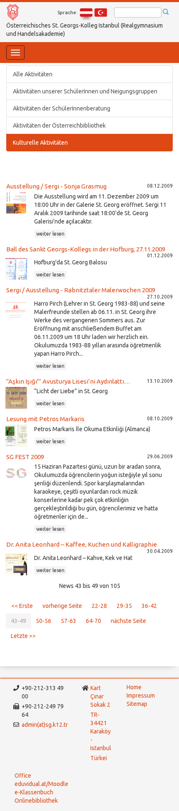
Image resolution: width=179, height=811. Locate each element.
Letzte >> (23, 636)
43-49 (18, 621)
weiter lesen (50, 233)
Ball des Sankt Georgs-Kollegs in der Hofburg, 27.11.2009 (85, 249)
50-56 (43, 621)
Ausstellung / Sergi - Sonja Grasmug (56, 186)
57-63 (68, 621)
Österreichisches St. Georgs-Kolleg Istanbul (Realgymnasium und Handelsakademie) (84, 29)
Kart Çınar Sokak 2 (100, 696)
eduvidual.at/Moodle (41, 784)
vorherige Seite (62, 606)
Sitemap (137, 704)
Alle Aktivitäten (32, 74)
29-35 (124, 606)
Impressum (141, 695)
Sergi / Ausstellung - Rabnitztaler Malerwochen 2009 (80, 290)
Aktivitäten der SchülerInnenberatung (61, 108)
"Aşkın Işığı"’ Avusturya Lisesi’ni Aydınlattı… (68, 381)
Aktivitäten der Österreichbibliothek (59, 125)
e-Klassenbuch (34, 792)
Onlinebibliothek (36, 800)
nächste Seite (128, 621)
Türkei (99, 758)
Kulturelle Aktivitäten (40, 142)
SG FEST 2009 (25, 456)
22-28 (99, 606)
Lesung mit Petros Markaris (45, 418)
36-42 (149, 606)
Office (23, 775)
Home (134, 687)
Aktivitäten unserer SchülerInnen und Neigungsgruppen (85, 91)
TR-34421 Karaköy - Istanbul (100, 731)
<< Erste (22, 606)
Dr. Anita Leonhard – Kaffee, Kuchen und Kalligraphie (81, 544)
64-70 (93, 621)
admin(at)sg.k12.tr (45, 724)
